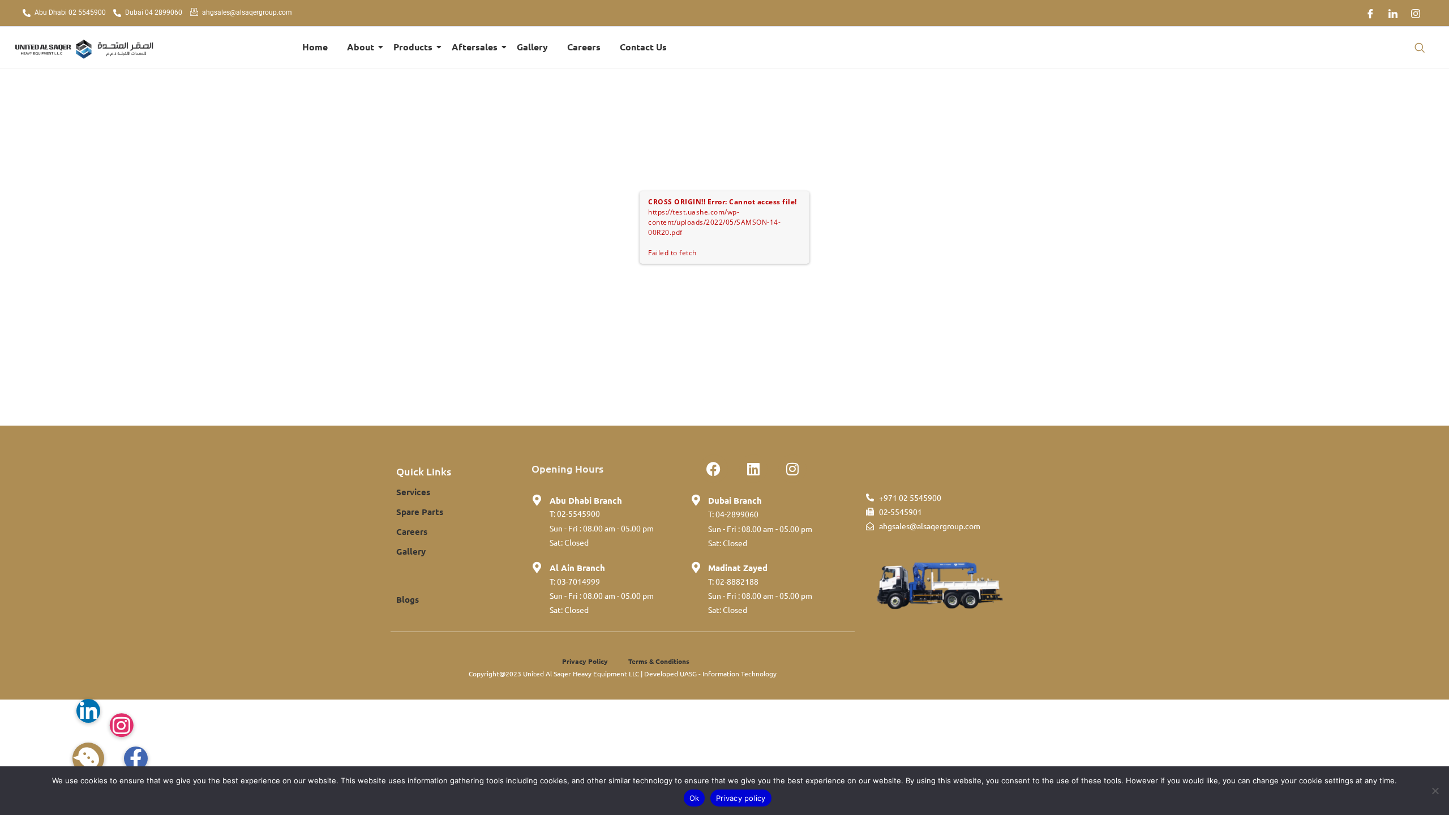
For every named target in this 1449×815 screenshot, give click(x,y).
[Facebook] (1370, 13)
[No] (1435, 790)
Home (315, 47)
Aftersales (475, 47)
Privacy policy (741, 798)
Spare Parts (419, 511)
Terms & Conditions (658, 661)
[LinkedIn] (1392, 13)
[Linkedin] (753, 468)
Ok (694, 798)
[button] (1419, 47)
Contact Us (643, 47)
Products (412, 47)
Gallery (532, 47)
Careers (584, 47)
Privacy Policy (585, 661)
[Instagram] (1415, 13)
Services (413, 491)
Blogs (407, 599)
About (360, 47)
